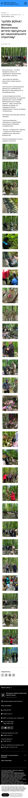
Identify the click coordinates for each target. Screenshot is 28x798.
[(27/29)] (10, 619)
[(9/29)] (10, 295)
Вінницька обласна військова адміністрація (11, 3)
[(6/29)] (10, 241)
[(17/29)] (10, 439)
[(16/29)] (10, 421)
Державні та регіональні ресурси (9, 756)
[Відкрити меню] (25, 3)
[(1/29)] (10, 151)
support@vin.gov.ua (19, 772)
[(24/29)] (10, 565)
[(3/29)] (10, 187)
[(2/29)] (10, 169)
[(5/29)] (10, 223)
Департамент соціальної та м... (11, 14)
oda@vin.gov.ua (7, 735)
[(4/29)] (10, 205)
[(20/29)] (10, 493)
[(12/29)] (10, 349)
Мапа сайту (5, 687)
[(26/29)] (10, 601)
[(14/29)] (10, 385)
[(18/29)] (10, 457)
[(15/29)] (10, 403)
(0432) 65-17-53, (7, 747)
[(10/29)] (10, 313)
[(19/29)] (10, 475)
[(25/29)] (10, 583)
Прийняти (5, 794)
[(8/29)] (10, 277)
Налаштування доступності (13, 701)
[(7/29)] (10, 259)
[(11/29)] (10, 331)
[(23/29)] (10, 547)
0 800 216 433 (7, 741)
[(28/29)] (10, 637)
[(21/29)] (10, 511)
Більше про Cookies (16, 794)
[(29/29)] (10, 655)
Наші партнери (6, 760)
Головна (3, 12)
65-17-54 (14, 747)
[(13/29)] (10, 367)
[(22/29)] (10, 529)
